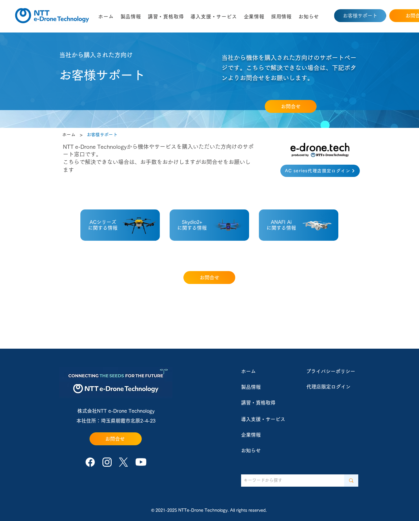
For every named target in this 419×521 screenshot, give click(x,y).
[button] (131, 16)
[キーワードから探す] (351, 480)
